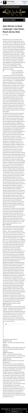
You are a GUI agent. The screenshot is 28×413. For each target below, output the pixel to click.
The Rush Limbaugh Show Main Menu (11, 7)
